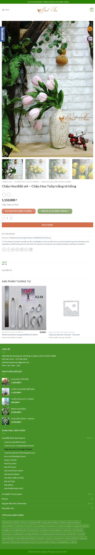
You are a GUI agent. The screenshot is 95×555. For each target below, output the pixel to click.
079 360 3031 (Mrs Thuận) (38, 2)
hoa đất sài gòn (18, 534)
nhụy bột (40, 538)
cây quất (23, 242)
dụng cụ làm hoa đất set (50, 522)
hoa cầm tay (52, 526)
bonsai (10, 242)
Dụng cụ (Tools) (10, 460)
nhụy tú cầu (15, 542)
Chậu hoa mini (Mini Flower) (15, 442)
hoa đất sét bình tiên (32, 534)
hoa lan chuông (78, 242)
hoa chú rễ (28, 526)
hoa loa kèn (29, 244)
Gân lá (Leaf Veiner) (11, 474)
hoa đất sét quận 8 (47, 534)
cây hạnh (17, 242)
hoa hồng (43, 530)
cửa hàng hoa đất (34, 522)
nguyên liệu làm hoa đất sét (26, 538)
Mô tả (4, 264)
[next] (88, 89)
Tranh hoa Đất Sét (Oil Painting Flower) (19, 453)
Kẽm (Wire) (8, 485)
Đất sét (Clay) (9, 481)
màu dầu (81, 534)
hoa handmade (33, 530)
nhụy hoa (49, 538)
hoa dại (60, 526)
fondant (63, 522)
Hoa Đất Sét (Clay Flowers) (26, 182)
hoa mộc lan (48, 244)
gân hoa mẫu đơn (74, 522)
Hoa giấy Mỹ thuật (19, 530)
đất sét (73, 542)
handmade (19, 526)
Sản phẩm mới (8, 508)
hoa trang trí (7, 534)
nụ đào (46, 542)
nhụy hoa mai (58, 538)
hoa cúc (56, 242)
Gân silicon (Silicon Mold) (14, 478)
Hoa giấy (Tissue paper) (12, 494)
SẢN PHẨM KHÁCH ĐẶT (14, 488)
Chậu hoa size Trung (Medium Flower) (19, 446)
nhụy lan (83, 538)
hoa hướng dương (66, 242)
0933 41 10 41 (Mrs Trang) (59, 2)
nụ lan (33, 542)
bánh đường (7, 522)
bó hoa (23, 522)
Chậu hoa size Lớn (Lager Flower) (56, 182)
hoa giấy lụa (7, 530)
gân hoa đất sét (8, 526)
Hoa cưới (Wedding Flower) (15, 456)
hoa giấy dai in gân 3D (80, 526)
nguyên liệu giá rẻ (9, 538)
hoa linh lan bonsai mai (17, 244)
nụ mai (39, 542)
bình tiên (16, 522)
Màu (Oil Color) (10, 467)
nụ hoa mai (25, 542)
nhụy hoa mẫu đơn (72, 538)
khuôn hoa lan (60, 534)
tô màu (53, 542)
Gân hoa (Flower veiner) (13, 471)
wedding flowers (63, 542)
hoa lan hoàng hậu (55, 530)
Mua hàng (47, 225)
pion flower (73, 244)
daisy (51, 242)
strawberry (81, 244)
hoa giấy (68, 526)
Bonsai (5, 499)
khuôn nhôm (72, 534)
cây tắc (29, 242)
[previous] (7, 89)
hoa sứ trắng (56, 244)
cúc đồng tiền (36, 242)
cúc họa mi (45, 242)
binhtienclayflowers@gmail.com (15, 362)
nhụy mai (6, 542)
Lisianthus (65, 244)
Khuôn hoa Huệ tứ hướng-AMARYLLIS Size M (20, 335)
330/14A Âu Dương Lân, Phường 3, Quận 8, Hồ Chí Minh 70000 (29, 356)
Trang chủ (7, 182)
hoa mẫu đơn (38, 244)
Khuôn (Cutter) (10, 463)
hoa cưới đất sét (39, 526)
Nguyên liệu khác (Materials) (14, 503)
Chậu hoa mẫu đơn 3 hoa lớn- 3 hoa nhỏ (64, 335)
